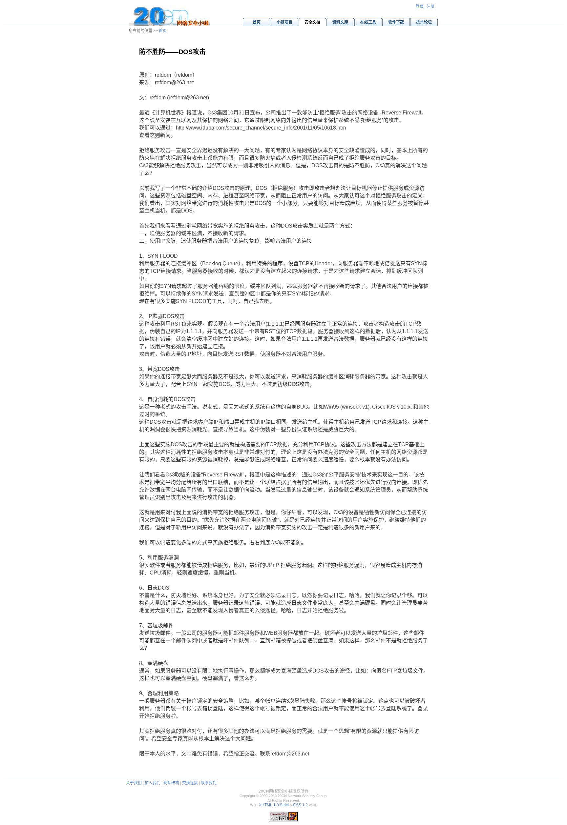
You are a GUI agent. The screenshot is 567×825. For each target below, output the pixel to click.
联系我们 (209, 783)
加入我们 (152, 783)
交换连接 (190, 783)
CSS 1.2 (300, 805)
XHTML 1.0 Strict (274, 805)
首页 (163, 31)
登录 (420, 6)
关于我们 (134, 783)
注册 (430, 6)
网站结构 (171, 783)
